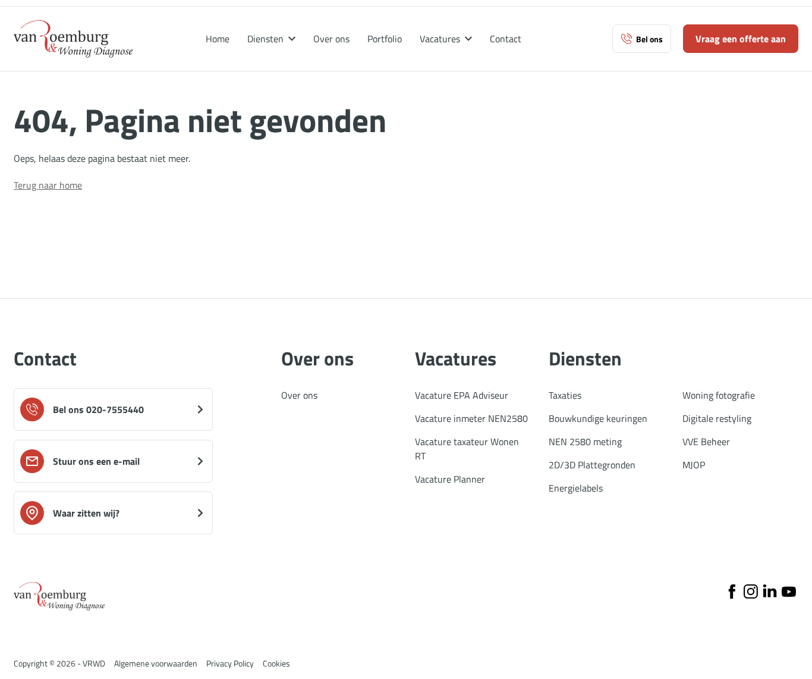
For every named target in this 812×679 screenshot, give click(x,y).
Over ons (331, 39)
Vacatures (440, 39)
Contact (505, 39)
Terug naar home (48, 185)
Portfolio (384, 39)
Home (217, 39)
